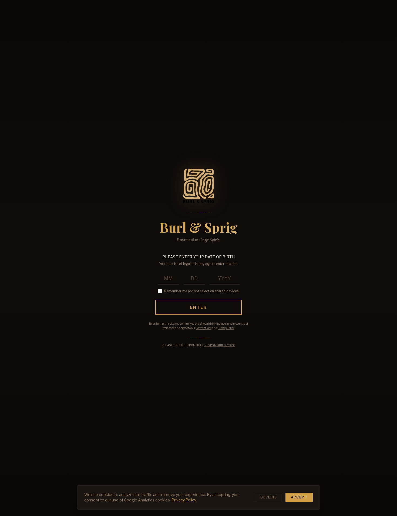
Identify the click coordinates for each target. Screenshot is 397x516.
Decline (268, 497)
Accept (299, 497)
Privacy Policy (226, 328)
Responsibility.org (219, 345)
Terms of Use (203, 328)
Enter (198, 307)
